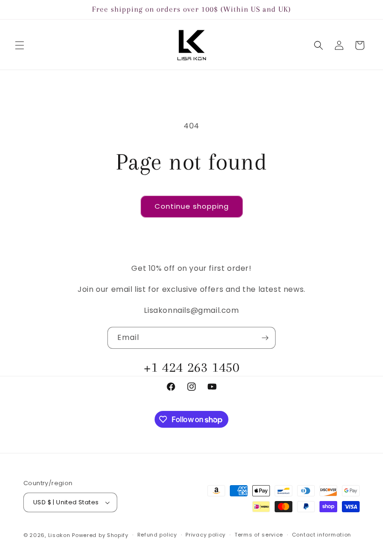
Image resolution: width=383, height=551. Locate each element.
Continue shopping (192, 206)
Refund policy (157, 534)
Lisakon (59, 535)
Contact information (321, 534)
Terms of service (258, 534)
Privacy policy (205, 534)
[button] (19, 45)
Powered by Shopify (100, 535)
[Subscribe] (265, 338)
